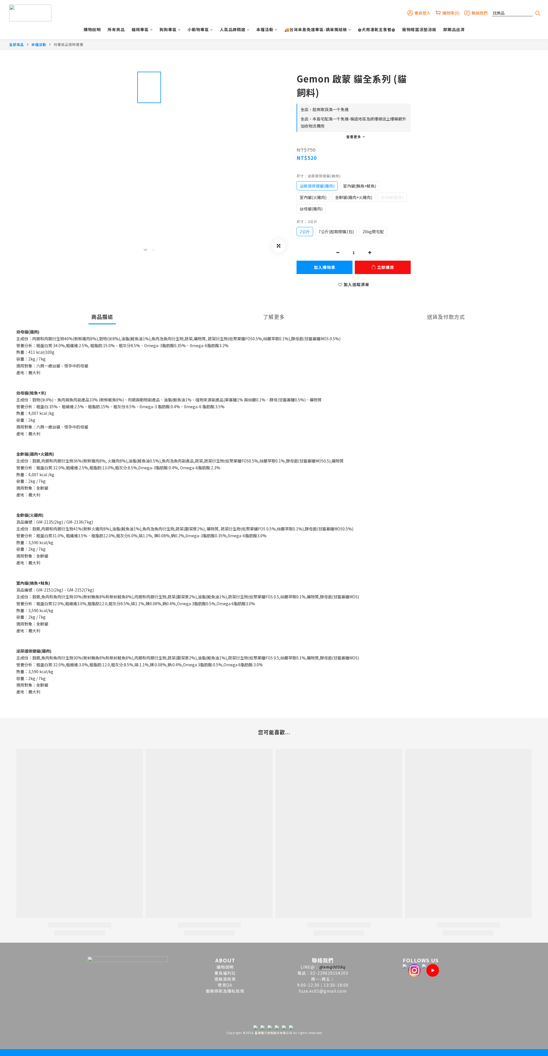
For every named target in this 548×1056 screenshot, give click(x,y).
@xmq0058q (332, 967)
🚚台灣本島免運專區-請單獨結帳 (315, 29)
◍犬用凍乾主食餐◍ (376, 29)
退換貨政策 (225, 979)
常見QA (225, 985)
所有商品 (116, 29)
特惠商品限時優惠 (68, 44)
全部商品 (16, 44)
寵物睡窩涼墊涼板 (419, 29)
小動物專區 (198, 29)
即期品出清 (454, 29)
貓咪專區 (140, 29)
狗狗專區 (168, 29)
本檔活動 (264, 29)
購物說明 (92, 29)
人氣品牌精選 (232, 29)
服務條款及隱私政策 (225, 991)
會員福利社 (225, 973)
